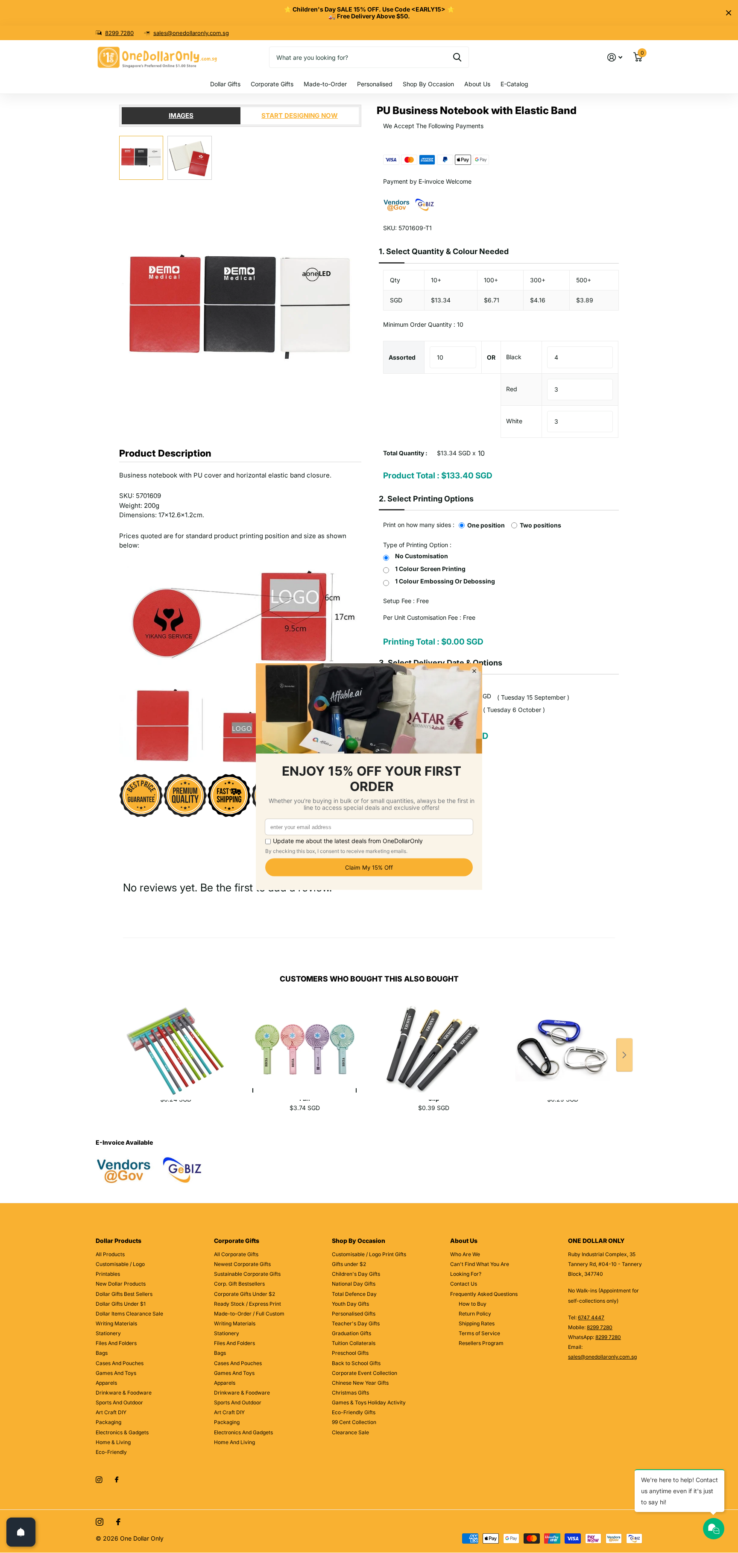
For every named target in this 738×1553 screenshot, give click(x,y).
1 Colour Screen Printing (430, 568)
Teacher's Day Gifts (356, 1323)
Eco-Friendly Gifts (353, 1412)
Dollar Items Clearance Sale (129, 1313)
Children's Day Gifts (356, 1274)
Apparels (106, 1383)
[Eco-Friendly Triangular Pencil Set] (175, 1040)
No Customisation (421, 556)
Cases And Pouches (120, 1363)
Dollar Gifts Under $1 (121, 1304)
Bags (102, 1353)
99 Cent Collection (354, 1422)
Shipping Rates (477, 1323)
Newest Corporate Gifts (242, 1264)
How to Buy (472, 1304)
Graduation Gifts (351, 1333)
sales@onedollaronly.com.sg (191, 32)
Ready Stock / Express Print (247, 1304)
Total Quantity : (405, 453)
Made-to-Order (325, 84)
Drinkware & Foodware (124, 1392)
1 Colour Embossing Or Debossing (445, 581)
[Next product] (624, 1055)
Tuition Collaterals (353, 1343)
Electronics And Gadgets (243, 1432)
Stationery (108, 1333)
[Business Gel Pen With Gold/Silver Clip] (433, 1040)
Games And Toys (116, 1373)
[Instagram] (99, 1480)
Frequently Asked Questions (484, 1294)
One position (486, 525)
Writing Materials (116, 1323)
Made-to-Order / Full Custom (249, 1313)
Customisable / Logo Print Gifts (369, 1254)
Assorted (402, 357)
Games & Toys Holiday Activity (369, 1402)
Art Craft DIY (111, 1412)
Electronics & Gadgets (122, 1432)
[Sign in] (615, 57)
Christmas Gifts (350, 1392)
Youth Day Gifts (350, 1304)
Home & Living (113, 1442)
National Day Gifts (353, 1283)
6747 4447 (591, 1317)
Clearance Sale (350, 1432)
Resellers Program (481, 1343)
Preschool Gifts (350, 1353)
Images (181, 115)
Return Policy (475, 1313)
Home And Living (234, 1442)
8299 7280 (119, 32)
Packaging (108, 1422)
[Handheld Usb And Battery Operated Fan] (304, 1040)
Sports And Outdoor (119, 1402)
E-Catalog (514, 84)
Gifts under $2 (349, 1264)
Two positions (540, 525)
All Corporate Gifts (236, 1254)
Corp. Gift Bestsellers (239, 1283)
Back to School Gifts (356, 1363)
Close (728, 13)
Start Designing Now (299, 115)
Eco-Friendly (111, 1452)
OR (491, 357)
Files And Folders (116, 1343)
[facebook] (116, 1480)
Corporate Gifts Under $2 (244, 1294)
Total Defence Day (354, 1294)
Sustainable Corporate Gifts (247, 1274)
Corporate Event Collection (364, 1373)
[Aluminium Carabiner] (562, 1040)
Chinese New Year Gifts (360, 1383)
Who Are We (465, 1254)
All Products (110, 1254)
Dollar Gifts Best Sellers (124, 1294)
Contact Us (463, 1283)
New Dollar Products (121, 1283)
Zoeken (457, 57)
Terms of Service (479, 1333)
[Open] (20, 1532)
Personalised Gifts (353, 1313)
